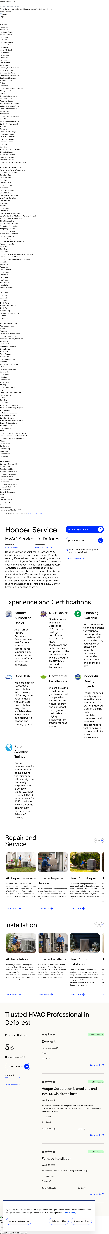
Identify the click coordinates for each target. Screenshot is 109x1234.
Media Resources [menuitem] (6, 504)
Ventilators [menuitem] (4, 57)
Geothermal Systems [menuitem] (8, 78)
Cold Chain (4, 147)
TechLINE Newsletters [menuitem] (8, 423)
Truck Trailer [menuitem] (5, 303)
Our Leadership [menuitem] (5, 453)
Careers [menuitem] (3, 459)
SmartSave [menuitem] (4, 351)
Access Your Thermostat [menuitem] (9, 364)
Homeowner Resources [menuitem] (8, 323)
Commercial (4, 88)
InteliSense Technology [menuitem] (8, 346)
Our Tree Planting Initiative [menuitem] (10, 479)
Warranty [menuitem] (3, 361)
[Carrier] (54, 15)
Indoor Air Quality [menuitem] (6, 50)
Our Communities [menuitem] (6, 476)
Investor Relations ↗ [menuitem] (7, 487)
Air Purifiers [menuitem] (4, 52)
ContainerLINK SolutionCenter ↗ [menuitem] (12, 438)
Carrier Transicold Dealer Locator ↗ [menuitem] (13, 433)
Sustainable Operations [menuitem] (8, 474)
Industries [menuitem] (3, 262)
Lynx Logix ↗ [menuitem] (5, 203)
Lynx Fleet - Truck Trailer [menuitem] (9, 195)
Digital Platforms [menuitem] (6, 193)
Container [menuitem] (3, 300)
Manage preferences (19, 1221)
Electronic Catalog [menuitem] (7, 134)
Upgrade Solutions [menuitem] (7, 236)
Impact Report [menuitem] (5, 466)
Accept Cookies (81, 1221)
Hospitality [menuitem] (4, 285)
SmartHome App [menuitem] (6, 349)
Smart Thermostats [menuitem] (7, 70)
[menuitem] (4, 27)
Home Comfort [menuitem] (5, 269)
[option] (21, 881)
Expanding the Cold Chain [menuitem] (9, 313)
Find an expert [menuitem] (5, 395)
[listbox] (54, 881)
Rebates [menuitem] (3, 328)
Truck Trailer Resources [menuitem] (9, 405)
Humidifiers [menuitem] (4, 55)
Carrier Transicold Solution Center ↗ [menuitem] (13, 435)
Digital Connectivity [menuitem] (7, 221)
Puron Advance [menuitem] (5, 354)
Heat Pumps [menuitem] (4, 37)
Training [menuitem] (3, 384)
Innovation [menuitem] (4, 451)
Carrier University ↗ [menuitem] (7, 387)
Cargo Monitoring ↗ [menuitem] (7, 190)
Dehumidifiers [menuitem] (5, 62)
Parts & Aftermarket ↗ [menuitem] (8, 108)
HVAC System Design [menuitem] (8, 131)
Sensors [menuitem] (3, 126)
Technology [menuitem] (4, 341)
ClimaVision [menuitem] (4, 119)
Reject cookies (59, 1221)
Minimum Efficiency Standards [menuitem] (11, 338)
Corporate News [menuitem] (6, 499)
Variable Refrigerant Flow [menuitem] (9, 75)
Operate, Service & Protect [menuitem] (10, 213)
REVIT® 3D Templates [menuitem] (8, 139)
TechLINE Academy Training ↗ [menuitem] (11, 420)
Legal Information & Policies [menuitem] (10, 392)
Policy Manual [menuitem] (5, 489)
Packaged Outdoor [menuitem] (7, 101)
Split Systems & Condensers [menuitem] (10, 103)
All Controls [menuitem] (4, 111)
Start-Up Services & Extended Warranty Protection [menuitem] (18, 216)
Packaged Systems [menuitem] (7, 45)
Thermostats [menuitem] (4, 113)
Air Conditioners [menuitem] (6, 34)
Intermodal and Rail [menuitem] (7, 159)
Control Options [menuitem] (6, 185)
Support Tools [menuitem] (5, 356)
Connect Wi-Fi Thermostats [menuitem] (10, 116)
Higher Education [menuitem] (6, 282)
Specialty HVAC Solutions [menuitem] (9, 67)
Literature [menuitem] (3, 377)
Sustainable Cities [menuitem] (6, 469)
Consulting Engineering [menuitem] (9, 226)
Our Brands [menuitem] (4, 456)
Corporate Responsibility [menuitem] (9, 464)
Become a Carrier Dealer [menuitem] (9, 369)
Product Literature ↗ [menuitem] (7, 415)
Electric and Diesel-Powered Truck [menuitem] (13, 162)
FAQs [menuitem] (2, 366)
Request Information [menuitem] (7, 244)
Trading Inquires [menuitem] (6, 425)
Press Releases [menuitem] (5, 502)
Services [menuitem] (3, 205)
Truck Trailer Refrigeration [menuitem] (10, 149)
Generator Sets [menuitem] (5, 177)
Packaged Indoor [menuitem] (6, 98)
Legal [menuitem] (2, 390)
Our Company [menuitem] (5, 448)
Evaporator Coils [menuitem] (6, 80)
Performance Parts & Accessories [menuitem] (12, 170)
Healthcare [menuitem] (4, 280)
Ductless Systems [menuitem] (7, 42)
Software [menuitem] (3, 129)
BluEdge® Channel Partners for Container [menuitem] (15, 259)
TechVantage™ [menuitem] (5, 461)
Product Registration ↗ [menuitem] (8, 359)
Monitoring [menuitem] (4, 187)
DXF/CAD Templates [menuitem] (7, 136)
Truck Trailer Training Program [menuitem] (11, 407)
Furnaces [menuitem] (3, 39)
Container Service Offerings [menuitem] (10, 256)
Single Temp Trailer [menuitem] (7, 154)
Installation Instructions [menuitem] (9, 413)
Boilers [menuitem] (2, 83)
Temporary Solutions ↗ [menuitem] (8, 228)
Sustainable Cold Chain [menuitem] (8, 471)
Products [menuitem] (3, 24)
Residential (4, 29)
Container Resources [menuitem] (7, 418)
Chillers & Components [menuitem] (8, 96)
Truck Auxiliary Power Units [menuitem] (10, 167)
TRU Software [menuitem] (5, 410)
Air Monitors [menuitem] (4, 65)
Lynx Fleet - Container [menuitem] (8, 198)
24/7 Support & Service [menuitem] (9, 223)
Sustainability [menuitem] (5, 310)
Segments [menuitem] (4, 298)
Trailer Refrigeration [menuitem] (7, 152)
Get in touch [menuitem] (4, 246)
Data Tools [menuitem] (4, 180)
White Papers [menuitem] (5, 382)
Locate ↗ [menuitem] (3, 397)
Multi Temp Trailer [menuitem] (7, 157)
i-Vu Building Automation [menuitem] (9, 121)
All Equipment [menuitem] (5, 91)
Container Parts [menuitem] (5, 182)
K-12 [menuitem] (2, 290)
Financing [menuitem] (3, 331)
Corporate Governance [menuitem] (8, 484)
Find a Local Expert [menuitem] (7, 326)
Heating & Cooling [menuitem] (7, 32)
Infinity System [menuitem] (5, 344)
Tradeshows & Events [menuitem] (8, 305)
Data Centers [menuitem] (5, 277)
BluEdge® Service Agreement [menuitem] (11, 218)
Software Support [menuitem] (6, 141)
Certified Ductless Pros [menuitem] (8, 336)
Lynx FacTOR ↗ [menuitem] (5, 200)
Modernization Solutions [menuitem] (9, 233)
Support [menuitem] (3, 315)
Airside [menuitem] (2, 93)
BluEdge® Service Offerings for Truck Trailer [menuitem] (16, 254)
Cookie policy (70, 1212)
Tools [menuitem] (2, 430)
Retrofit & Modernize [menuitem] (7, 231)
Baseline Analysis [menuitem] (6, 239)
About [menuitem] (2, 441)
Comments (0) (97, 1065)
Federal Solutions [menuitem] (6, 287)
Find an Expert (5, 510)
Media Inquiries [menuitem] (5, 507)
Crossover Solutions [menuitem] (7, 73)
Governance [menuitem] (4, 481)
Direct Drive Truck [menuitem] (7, 165)
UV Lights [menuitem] (3, 60)
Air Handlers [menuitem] (4, 47)
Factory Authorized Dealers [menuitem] (10, 333)
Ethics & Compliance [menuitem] (8, 492)
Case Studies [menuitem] (5, 379)
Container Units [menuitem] (5, 175)
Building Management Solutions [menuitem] (12, 241)
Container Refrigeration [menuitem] (8, 172)
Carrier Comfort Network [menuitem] (9, 124)
